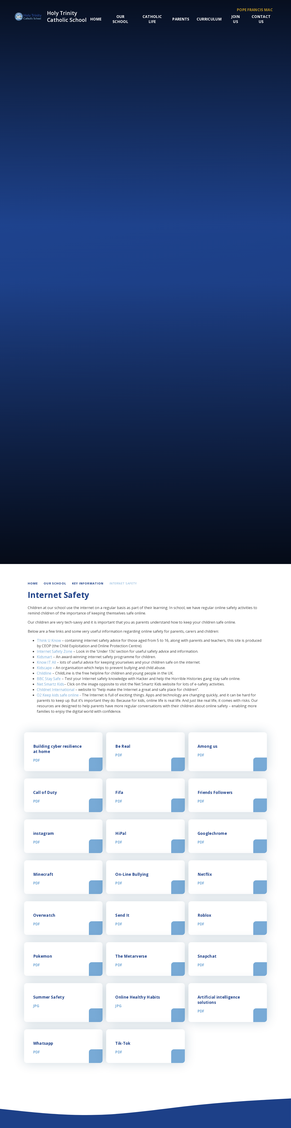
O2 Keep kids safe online (58, 694)
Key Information (88, 583)
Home (33, 583)
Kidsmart (44, 656)
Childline (44, 673)
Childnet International (55, 689)
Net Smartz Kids (50, 684)
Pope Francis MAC (255, 9)
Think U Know (49, 640)
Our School (55, 583)
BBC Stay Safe (49, 678)
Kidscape (44, 667)
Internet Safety (123, 583)
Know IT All (46, 662)
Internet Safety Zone (54, 651)
